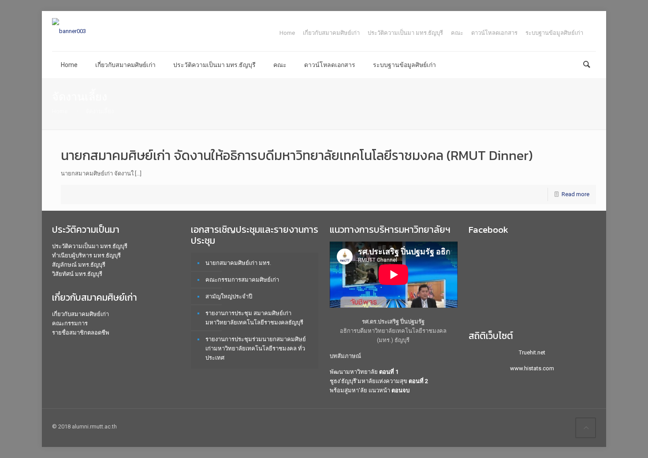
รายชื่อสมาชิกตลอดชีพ (80, 332)
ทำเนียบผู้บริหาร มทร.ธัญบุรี (86, 255)
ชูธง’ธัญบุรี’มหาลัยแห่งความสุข (379, 381)
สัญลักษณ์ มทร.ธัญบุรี (78, 264)
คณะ (457, 33)
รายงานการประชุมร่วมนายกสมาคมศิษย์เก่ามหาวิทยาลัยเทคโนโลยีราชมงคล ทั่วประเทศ (255, 348)
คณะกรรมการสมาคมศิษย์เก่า (242, 279)
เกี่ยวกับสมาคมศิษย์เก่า (331, 33)
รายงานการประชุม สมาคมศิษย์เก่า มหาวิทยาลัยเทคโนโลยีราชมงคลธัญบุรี (254, 318)
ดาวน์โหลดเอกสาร (494, 33)
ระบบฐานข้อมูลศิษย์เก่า (554, 33)
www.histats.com (532, 368)
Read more (575, 194)
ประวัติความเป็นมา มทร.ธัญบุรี (405, 33)
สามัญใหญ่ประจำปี (228, 296)
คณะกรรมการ (70, 323)
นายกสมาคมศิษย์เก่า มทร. (238, 263)
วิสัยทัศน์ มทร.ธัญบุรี (77, 274)
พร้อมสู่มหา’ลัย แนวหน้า (370, 390)
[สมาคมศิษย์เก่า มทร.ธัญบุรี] (69, 31)
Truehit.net (532, 352)
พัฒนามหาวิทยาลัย (364, 372)
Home (287, 33)
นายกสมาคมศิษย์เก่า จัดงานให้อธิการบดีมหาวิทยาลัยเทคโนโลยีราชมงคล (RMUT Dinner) (297, 155)
